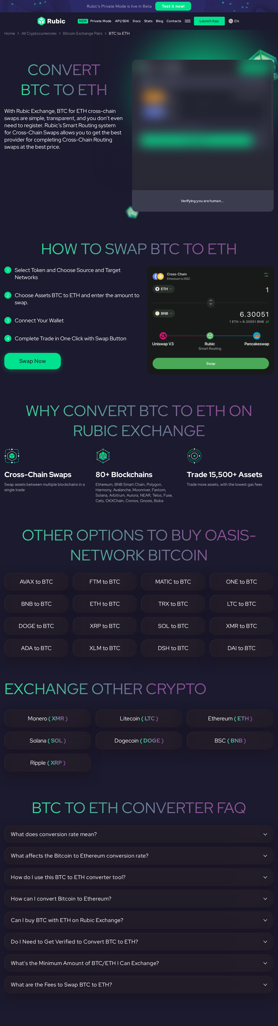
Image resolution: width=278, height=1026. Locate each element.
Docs (137, 21)
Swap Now (32, 361)
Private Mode (95, 21)
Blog (159, 21)
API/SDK (122, 21)
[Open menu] (187, 21)
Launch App (209, 21)
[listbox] (139, 6)
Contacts (174, 21)
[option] (139, 6)
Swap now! (180, 6)
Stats (148, 21)
